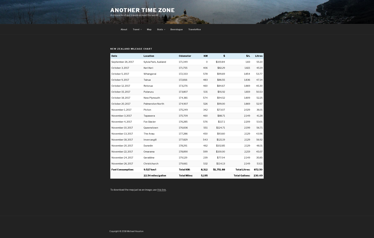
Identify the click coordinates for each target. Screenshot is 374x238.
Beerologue (176, 29)
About (124, 29)
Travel (136, 29)
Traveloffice (194, 29)
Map (149, 29)
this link (161, 189)
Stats (160, 29)
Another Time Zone (142, 10)
